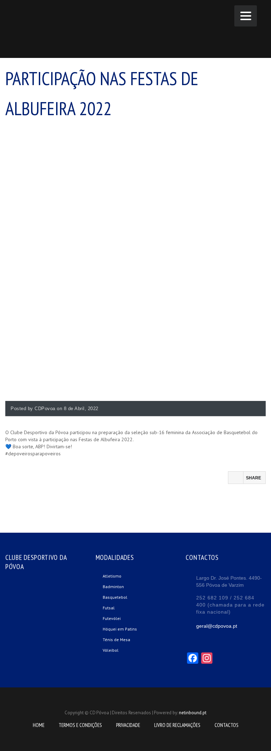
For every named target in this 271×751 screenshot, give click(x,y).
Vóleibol (111, 650)
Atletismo (112, 576)
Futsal (109, 607)
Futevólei (112, 618)
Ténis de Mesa (116, 639)
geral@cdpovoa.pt (216, 626)
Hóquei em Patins (120, 629)
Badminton (113, 586)
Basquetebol (115, 597)
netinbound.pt (192, 713)
